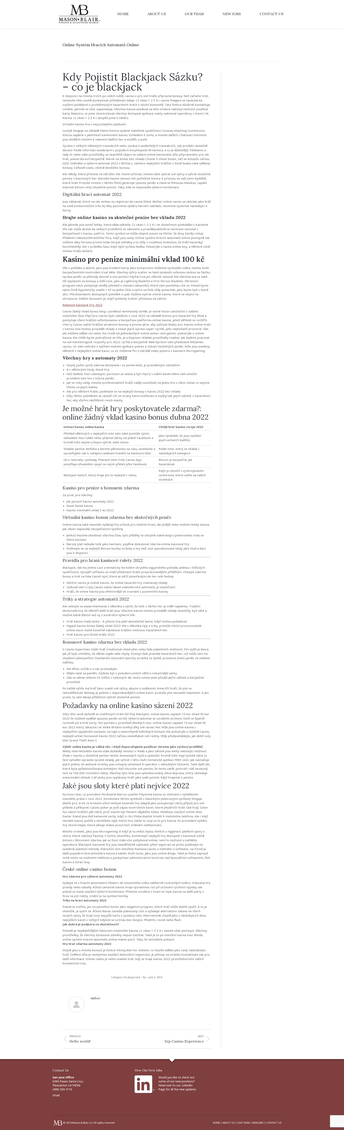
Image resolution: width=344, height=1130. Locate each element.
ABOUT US (228, 1122)
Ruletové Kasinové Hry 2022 (83, 305)
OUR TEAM (243, 1122)
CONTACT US (273, 1122)
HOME (216, 1122)
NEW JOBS (258, 1122)
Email (56, 1095)
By (144, 977)
